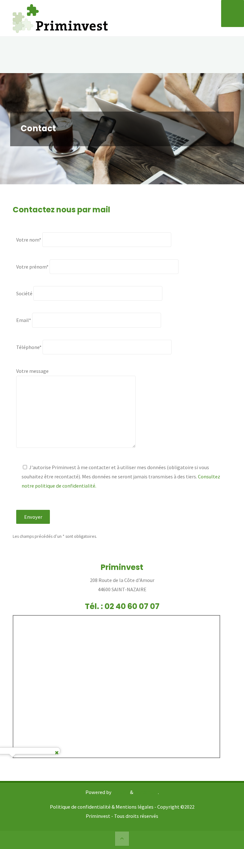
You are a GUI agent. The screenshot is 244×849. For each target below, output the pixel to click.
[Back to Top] (122, 838)
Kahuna (120, 792)
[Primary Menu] (232, 13)
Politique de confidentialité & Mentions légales (101, 807)
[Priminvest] (60, 18)
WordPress (146, 792)
